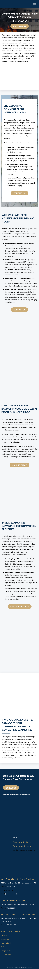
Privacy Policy (22, 842)
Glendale (4, 935)
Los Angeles (5, 939)
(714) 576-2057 (10, 908)
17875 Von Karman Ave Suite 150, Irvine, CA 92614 (17, 904)
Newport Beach (6, 943)
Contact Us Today (19, 606)
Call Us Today (19, 465)
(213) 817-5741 (10, 887)
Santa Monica (5, 947)
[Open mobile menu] (35, 4)
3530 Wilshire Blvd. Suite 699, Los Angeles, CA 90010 (18, 883)
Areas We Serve (10, 931)
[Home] (7, 4)
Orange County (6, 951)
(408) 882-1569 (11, 925)
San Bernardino (6, 955)
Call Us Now (19, 26)
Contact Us (19, 193)
